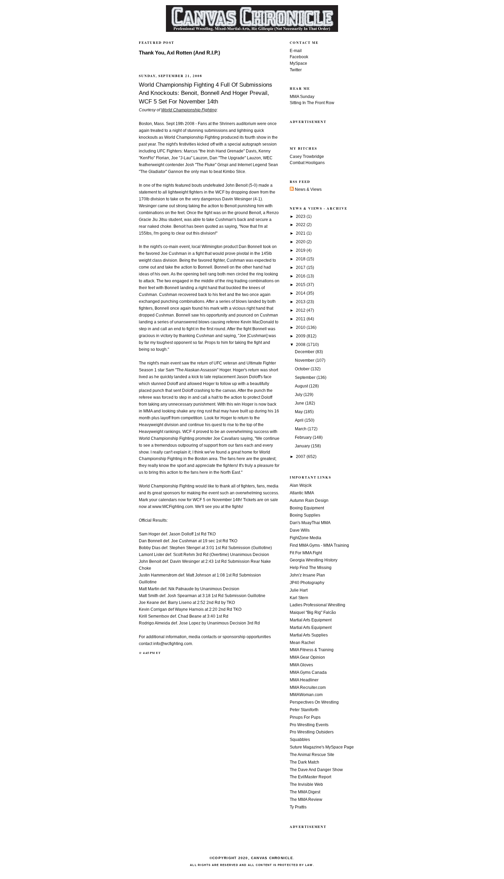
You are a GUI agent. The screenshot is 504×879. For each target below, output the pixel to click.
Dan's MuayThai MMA (310, 522)
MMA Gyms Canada (308, 672)
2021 (301, 233)
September (305, 377)
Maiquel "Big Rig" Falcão (313, 612)
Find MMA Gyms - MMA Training (319, 545)
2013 (301, 301)
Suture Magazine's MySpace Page (322, 747)
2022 (301, 224)
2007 (301, 456)
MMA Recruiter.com (308, 687)
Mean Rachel (302, 642)
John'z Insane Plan (307, 575)
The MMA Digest (305, 792)
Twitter (296, 69)
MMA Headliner (304, 680)
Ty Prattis (298, 807)
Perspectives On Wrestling (314, 702)
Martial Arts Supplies (309, 635)
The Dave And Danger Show (316, 769)
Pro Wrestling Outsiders (312, 732)
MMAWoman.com (306, 694)
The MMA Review (306, 799)
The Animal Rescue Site (312, 754)
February (304, 437)
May (299, 411)
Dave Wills (300, 530)
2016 (301, 276)
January (303, 446)
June (300, 403)
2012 (301, 310)
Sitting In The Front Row (312, 102)
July (299, 394)
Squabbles (300, 739)
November (305, 360)
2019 (301, 250)
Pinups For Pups (305, 717)
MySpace (298, 63)
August (302, 386)
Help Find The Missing (311, 567)
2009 (301, 336)
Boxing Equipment (307, 508)
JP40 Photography (307, 582)
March (301, 428)
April (299, 420)
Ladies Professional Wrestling (317, 605)
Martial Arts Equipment (311, 620)
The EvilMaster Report (310, 777)
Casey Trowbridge (307, 156)
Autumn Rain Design (309, 500)
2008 (301, 344)
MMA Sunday (302, 96)
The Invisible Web (306, 784)
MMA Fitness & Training (312, 649)
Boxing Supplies (305, 515)
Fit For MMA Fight (306, 552)
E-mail (296, 50)
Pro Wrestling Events (309, 724)
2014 (301, 293)
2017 (301, 267)
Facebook (299, 56)
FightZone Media (305, 537)
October (303, 369)
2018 (301, 259)
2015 (301, 284)
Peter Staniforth (304, 709)
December (305, 351)
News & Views (308, 189)
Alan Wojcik (301, 485)
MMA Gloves (301, 665)
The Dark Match (304, 762)
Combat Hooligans (307, 162)
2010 (301, 327)
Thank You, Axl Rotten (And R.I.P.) (179, 52)
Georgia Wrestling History (313, 560)
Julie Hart (299, 590)
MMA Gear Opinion (307, 657)
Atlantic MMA (302, 493)
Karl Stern (299, 597)
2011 (301, 319)
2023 (301, 216)
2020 (301, 241)
